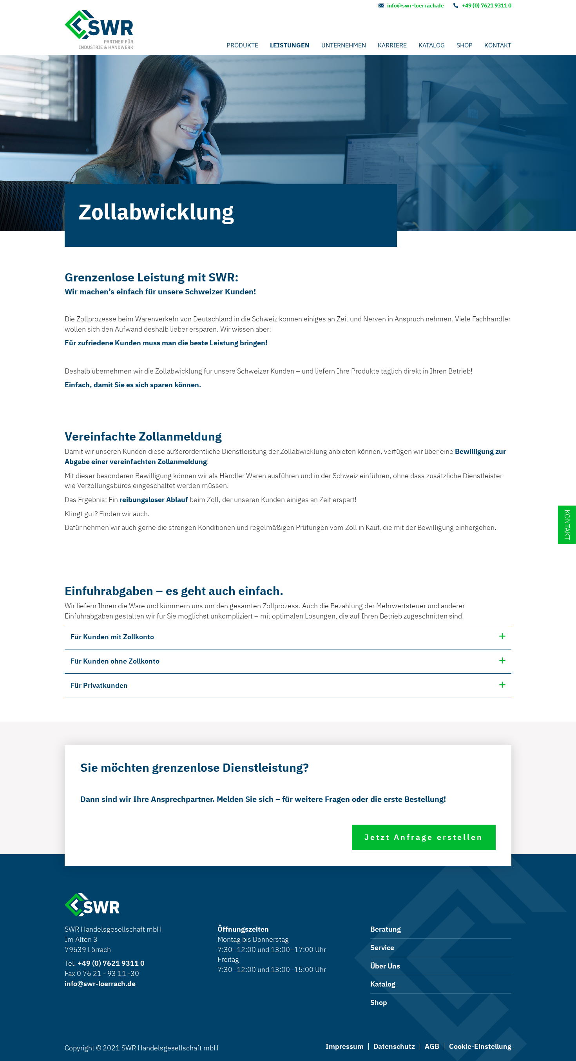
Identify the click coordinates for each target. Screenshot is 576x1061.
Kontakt (497, 45)
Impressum (345, 1046)
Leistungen (290, 45)
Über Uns (385, 965)
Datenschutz (394, 1046)
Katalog (431, 45)
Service (382, 947)
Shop (464, 45)
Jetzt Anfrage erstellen (423, 837)
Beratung (385, 929)
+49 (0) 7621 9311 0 (486, 5)
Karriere (392, 45)
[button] (288, 637)
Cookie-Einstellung (480, 1046)
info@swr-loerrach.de (415, 5)
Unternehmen (343, 45)
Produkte (242, 45)
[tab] (288, 637)
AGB (432, 1046)
